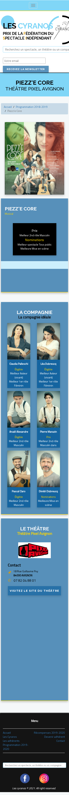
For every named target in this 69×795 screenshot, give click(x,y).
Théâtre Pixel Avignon (34, 533)
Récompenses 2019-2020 (49, 733)
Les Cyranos (10, 737)
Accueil (8, 107)
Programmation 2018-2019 (32, 107)
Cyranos (28, 25)
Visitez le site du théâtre (34, 590)
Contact (60, 741)
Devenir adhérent (54, 737)
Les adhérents (11, 741)
